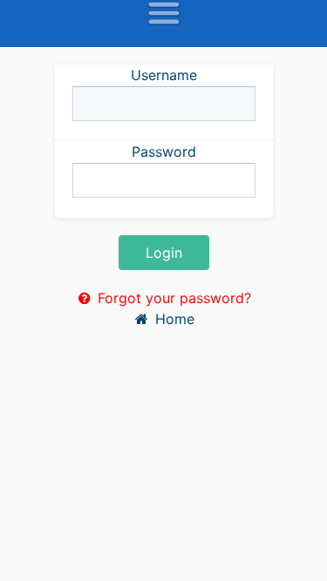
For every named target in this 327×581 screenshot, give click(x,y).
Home (172, 319)
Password (164, 151)
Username (164, 75)
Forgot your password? (172, 298)
